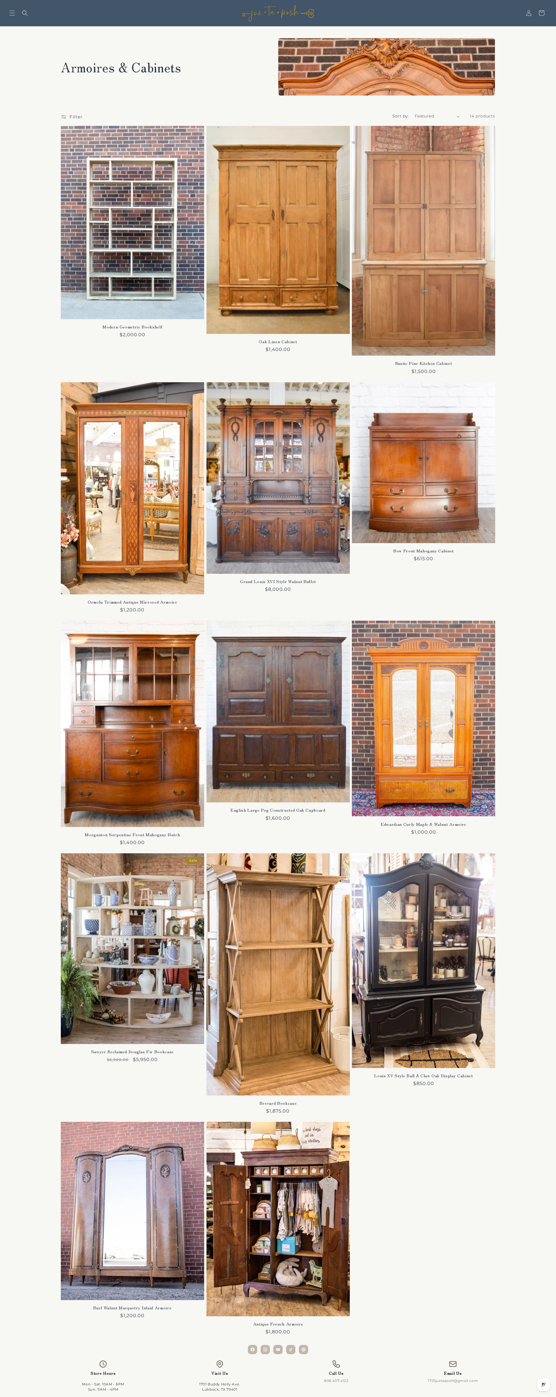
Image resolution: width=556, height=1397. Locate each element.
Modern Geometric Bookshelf (132, 326)
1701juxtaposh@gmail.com (453, 1380)
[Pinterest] (303, 1349)
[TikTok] (290, 1349)
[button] (12, 13)
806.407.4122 (336, 1380)
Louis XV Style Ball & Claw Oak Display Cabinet (423, 1075)
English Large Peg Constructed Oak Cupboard (278, 810)
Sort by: (400, 116)
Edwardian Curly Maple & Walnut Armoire (423, 824)
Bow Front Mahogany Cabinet (423, 550)
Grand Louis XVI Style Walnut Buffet (278, 581)
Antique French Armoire (278, 1323)
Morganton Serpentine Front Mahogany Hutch (132, 834)
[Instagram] (265, 1349)
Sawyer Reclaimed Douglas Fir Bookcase (132, 1051)
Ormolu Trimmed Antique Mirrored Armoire (132, 601)
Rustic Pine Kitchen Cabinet (423, 363)
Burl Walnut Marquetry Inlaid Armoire (132, 1307)
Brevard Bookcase (278, 1103)
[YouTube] (278, 1349)
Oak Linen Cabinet (278, 341)
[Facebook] (252, 1349)
